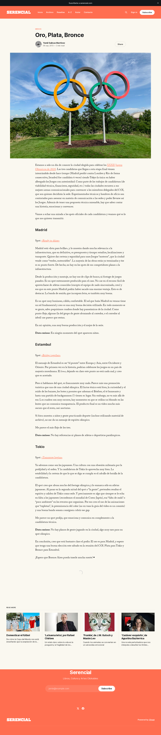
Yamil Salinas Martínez (54, 43)
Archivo (49, 12)
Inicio (40, 12)
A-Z (70, 12)
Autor (77, 12)
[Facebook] (83, 708)
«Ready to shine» (51, 241)
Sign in (134, 12)
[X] (78, 708)
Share (120, 44)
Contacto (88, 12)
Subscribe (147, 12)
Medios (38, 29)
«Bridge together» (51, 355)
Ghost (152, 720)
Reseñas (61, 12)
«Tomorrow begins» (52, 458)
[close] (158, 3)
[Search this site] (126, 12)
